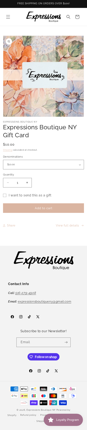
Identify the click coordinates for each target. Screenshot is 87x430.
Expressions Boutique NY (41, 410)
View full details (67, 225)
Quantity (8, 174)
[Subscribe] (66, 342)
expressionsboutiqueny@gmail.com (44, 301)
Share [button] (11, 225)
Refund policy (28, 415)
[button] (8, 16)
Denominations (13, 156)
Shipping (7, 150)
